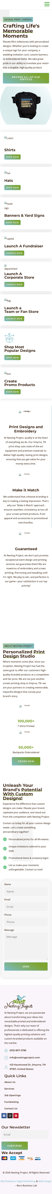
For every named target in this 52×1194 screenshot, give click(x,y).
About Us (9, 1082)
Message (9, 930)
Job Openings (12, 1095)
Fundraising (11, 1102)
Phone (7, 915)
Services (9, 1088)
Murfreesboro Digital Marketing (18, 1181)
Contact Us (10, 1108)
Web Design (44, 1181)
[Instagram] (10, 1115)
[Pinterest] (15, 1115)
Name (7, 884)
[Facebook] (4, 1115)
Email (7, 899)
